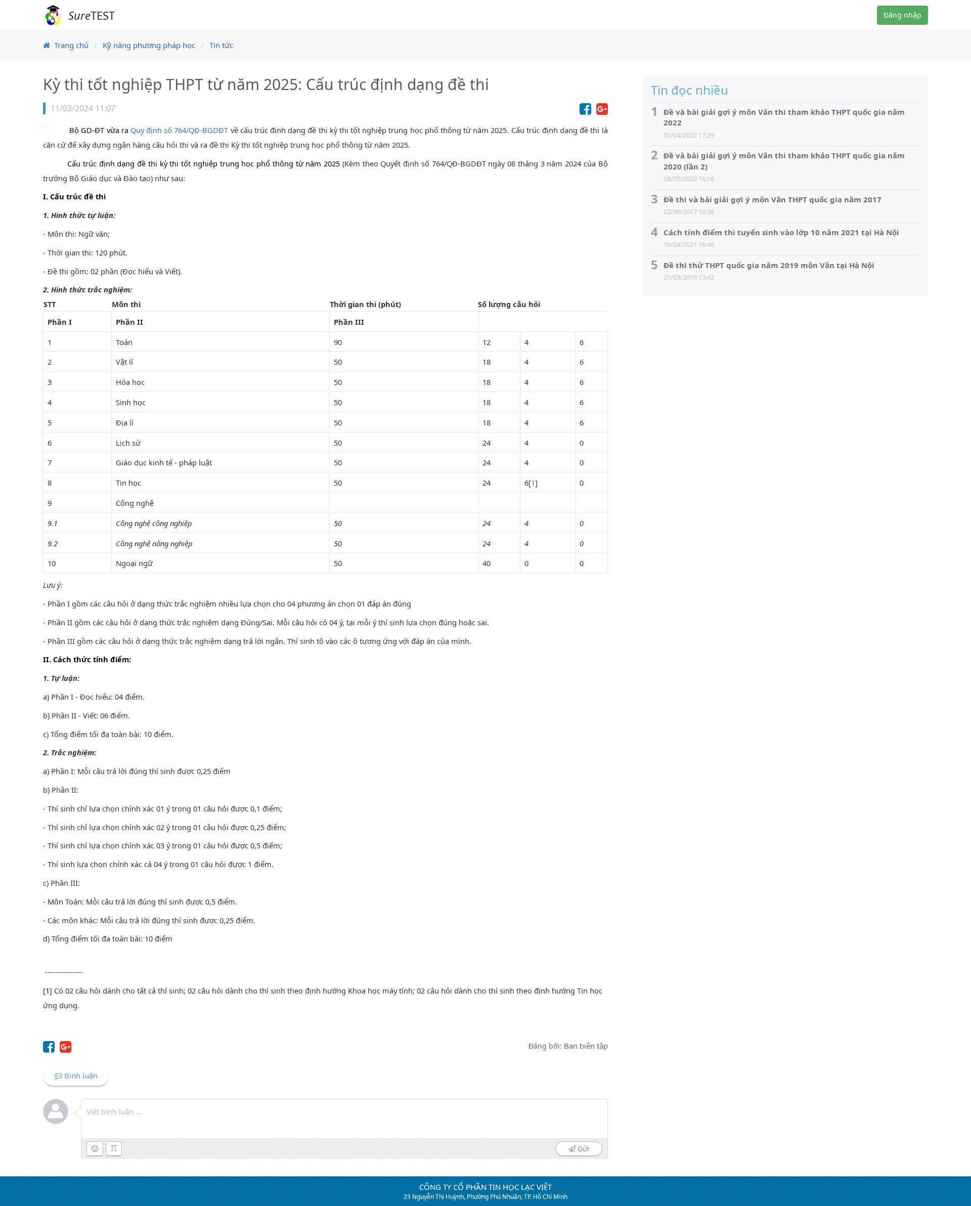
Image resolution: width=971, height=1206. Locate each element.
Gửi (582, 1148)
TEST (91, 15)
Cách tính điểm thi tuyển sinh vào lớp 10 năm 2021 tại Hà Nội (781, 232)
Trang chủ (71, 45)
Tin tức (221, 45)
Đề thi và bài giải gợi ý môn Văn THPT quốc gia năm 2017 (772, 199)
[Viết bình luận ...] (346, 1112)
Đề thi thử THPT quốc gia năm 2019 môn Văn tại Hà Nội (769, 265)
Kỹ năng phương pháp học (149, 45)
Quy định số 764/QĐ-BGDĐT (179, 130)
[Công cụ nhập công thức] (113, 1148)
